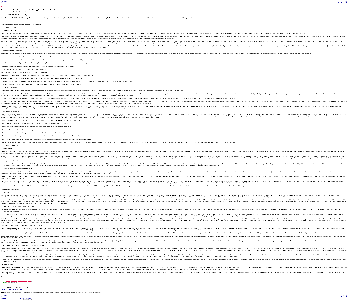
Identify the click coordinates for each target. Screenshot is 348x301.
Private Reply (12, 289)
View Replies (20, 289)
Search (8, 3)
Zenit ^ (2, 11)
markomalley (25, 288)
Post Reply (4, 289)
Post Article (344, 3)
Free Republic (4, 1)
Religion (345, 1)
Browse (3, 3)
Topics (338, 3)
